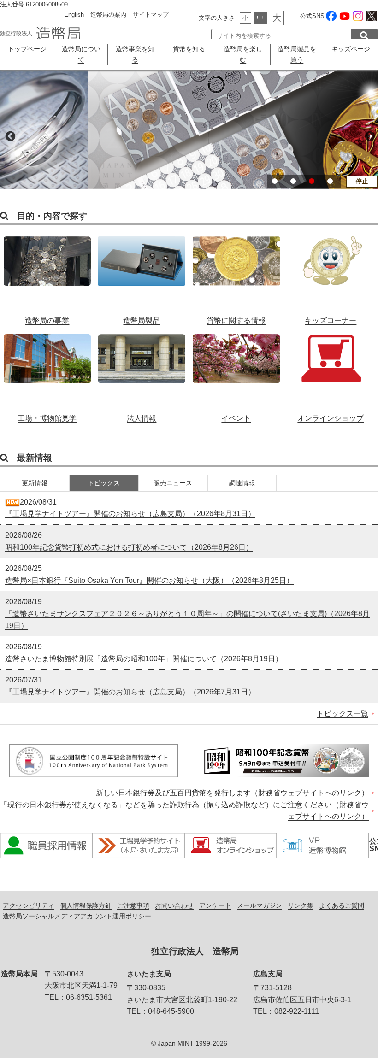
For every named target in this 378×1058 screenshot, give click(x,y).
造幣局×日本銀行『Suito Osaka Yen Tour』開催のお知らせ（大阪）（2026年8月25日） (149, 580)
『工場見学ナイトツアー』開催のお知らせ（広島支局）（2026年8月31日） (130, 513)
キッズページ (350, 49)
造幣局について (81, 54)
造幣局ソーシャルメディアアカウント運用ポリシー (77, 916)
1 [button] (275, 181)
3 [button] (311, 181)
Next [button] (368, 135)
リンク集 (300, 905)
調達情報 (242, 483)
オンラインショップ (330, 373)
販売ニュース (173, 483)
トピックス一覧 (342, 713)
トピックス (104, 483)
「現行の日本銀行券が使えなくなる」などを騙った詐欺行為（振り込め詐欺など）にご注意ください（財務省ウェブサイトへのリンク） (184, 811)
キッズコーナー (330, 275)
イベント (236, 373)
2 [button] (293, 181)
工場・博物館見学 (47, 373)
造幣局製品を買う (297, 54)
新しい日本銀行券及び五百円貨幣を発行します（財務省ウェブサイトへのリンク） (232, 793)
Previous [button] (9, 135)
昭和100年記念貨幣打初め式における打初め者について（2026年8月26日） (129, 547)
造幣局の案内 (108, 14)
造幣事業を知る (135, 54)
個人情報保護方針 (86, 905)
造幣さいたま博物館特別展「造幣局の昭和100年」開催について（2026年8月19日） (144, 659)
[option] (189, 129)
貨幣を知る (189, 49)
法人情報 (141, 373)
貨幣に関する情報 (236, 275)
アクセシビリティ (28, 905)
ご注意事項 (133, 905)
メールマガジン (259, 905)
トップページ (27, 49)
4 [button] (330, 181)
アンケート (215, 905)
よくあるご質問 (341, 905)
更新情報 (34, 483)
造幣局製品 (141, 275)
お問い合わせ (174, 905)
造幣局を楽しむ (243, 54)
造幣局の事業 (47, 275)
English (74, 14)
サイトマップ (151, 14)
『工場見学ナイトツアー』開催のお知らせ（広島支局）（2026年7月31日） (130, 692)
